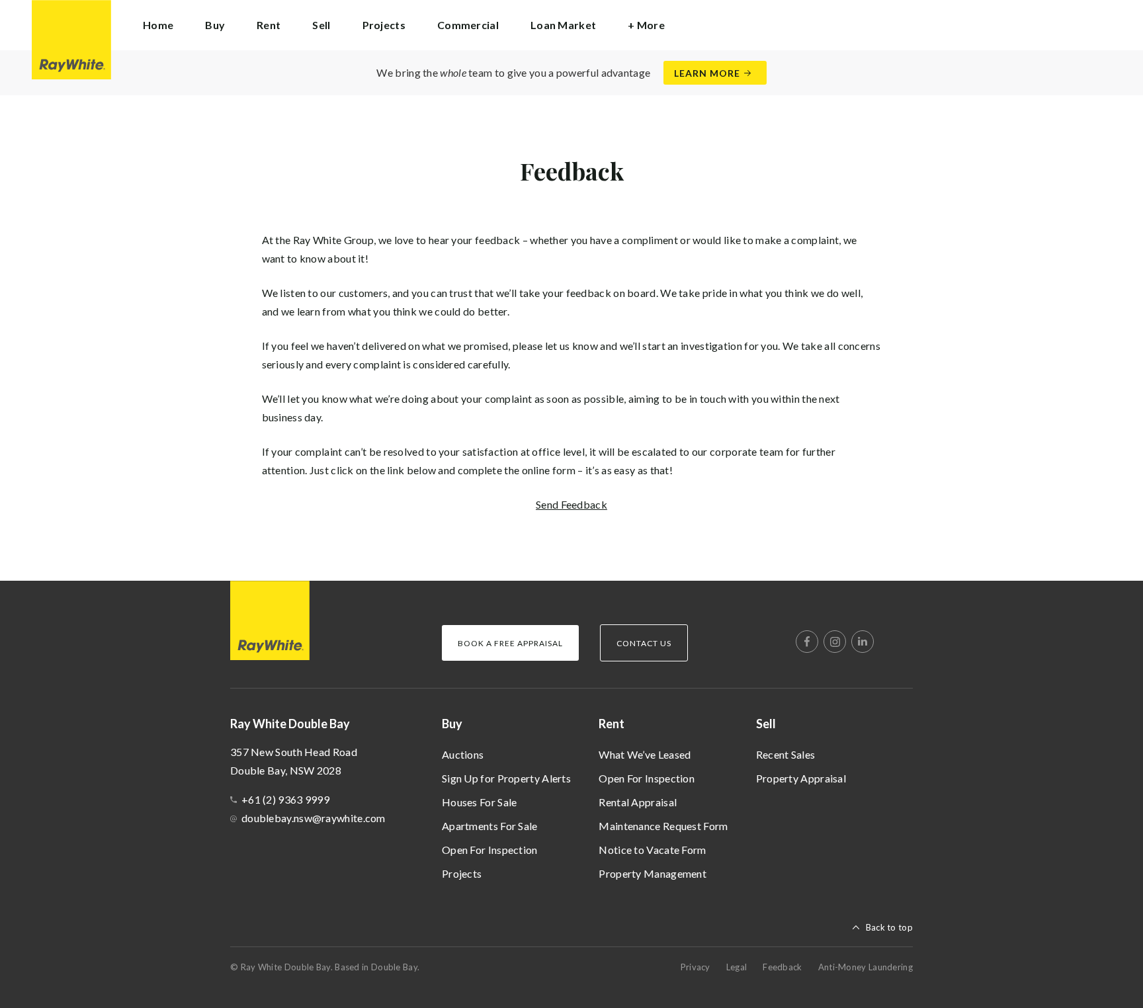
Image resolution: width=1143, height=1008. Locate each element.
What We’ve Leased (645, 754)
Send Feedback (571, 504)
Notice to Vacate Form (652, 849)
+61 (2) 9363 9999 (285, 799)
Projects (383, 25)
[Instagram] (835, 641)
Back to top (889, 927)
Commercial (468, 25)
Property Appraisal (801, 778)
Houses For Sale (479, 802)
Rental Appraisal (638, 802)
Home (158, 25)
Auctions (463, 754)
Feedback (782, 967)
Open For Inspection (490, 849)
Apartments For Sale (490, 825)
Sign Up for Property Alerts (506, 778)
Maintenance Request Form (663, 825)
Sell (766, 723)
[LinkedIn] (862, 641)
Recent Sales (786, 754)
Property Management (652, 873)
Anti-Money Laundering (865, 967)
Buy (452, 723)
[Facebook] (807, 641)
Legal (736, 967)
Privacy (695, 967)
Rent (611, 723)
